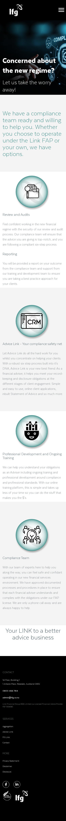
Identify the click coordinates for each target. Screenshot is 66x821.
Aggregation (8, 726)
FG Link (6, 737)
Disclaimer (7, 766)
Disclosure (7, 771)
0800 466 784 (10, 690)
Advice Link (8, 731)
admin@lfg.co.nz (11, 697)
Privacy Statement (11, 760)
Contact (6, 742)
